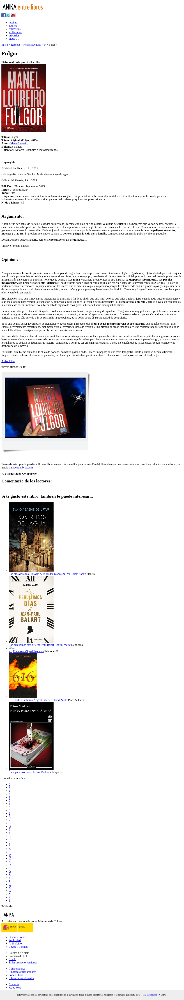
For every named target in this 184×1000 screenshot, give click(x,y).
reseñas (13, 22)
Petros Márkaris (42, 772)
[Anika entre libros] (19, 918)
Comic (12, 959)
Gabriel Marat (63, 644)
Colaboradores (17, 968)
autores (13, 25)
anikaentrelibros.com (21, 467)
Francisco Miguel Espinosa (28, 651)
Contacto (14, 984)
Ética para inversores (20, 772)
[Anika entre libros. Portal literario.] (25, 11)
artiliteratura (15, 32)
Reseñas (15, 44)
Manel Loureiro (19, 143)
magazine (14, 35)
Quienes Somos (17, 937)
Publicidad (15, 940)
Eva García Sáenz (75, 573)
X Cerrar (162, 995)
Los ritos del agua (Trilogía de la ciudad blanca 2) (37, 573)
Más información (150, 995)
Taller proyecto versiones (23, 962)
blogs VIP (14, 38)
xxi (10, 651)
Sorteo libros (16, 975)
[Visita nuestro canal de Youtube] (13, 16)
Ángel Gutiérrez (43, 700)
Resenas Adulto (32, 44)
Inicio (4, 44)
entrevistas (14, 28)
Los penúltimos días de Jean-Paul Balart (31, 644)
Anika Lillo (8, 361)
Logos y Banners (18, 946)
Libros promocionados (21, 978)
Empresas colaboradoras (22, 971)
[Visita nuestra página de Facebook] (3, 16)
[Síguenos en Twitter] (8, 16)
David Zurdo (60, 700)
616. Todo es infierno (21, 700)
